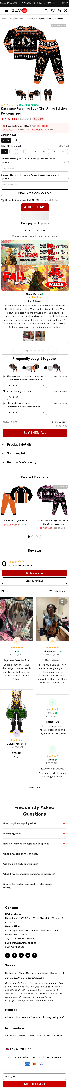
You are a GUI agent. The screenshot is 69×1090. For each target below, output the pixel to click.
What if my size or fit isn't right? (20, 854)
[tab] (27, 351)
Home (3, 18)
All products (16, 18)
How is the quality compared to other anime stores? (27, 886)
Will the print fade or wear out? (20, 864)
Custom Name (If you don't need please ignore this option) (28, 160)
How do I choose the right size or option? (26, 843)
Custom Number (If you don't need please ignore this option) (30, 177)
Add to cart (34, 1084)
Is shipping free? (12, 833)
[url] (20, 943)
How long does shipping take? (19, 823)
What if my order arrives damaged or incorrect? (29, 874)
